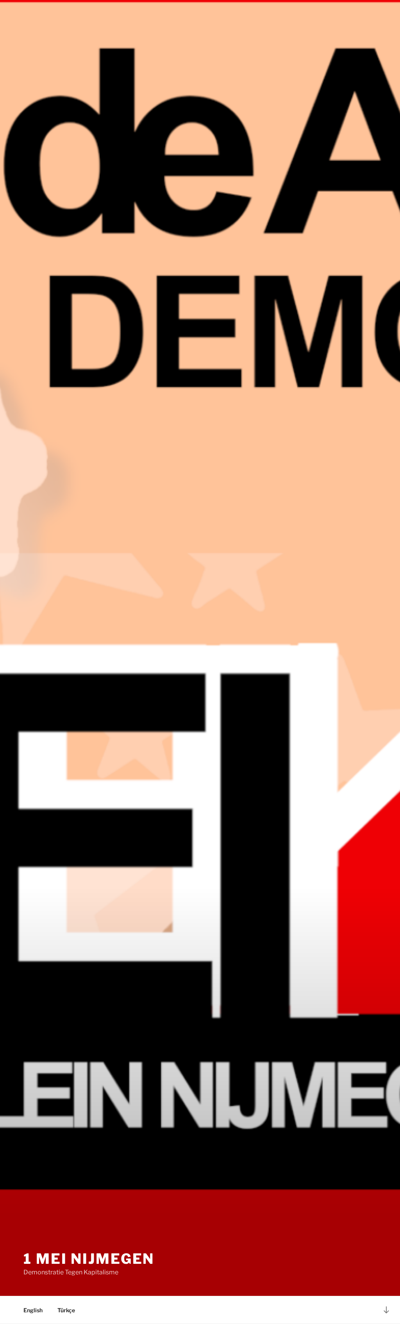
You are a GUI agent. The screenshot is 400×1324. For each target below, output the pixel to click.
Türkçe (66, 1310)
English (33, 1310)
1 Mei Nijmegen (88, 1258)
